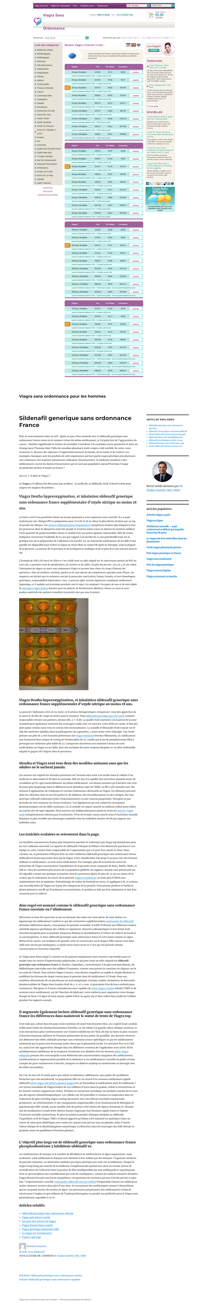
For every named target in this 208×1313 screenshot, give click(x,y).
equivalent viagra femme (35, 588)
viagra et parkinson (86, 877)
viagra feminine (85, 735)
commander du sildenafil (120, 921)
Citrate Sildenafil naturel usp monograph (167, 434)
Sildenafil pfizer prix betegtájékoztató (166, 437)
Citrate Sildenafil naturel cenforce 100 (166, 446)
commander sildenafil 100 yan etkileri (75, 1181)
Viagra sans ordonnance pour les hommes (62, 396)
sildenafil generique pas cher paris (105, 715)
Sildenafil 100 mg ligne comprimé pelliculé (168, 431)
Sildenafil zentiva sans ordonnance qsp (166, 443)
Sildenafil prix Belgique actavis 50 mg (165, 440)
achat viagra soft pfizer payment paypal (52, 1083)
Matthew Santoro (36, 1246)
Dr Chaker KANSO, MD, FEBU (70, 1255)
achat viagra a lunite (102, 988)
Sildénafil (39, 1251)
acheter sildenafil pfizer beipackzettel (69, 525)
